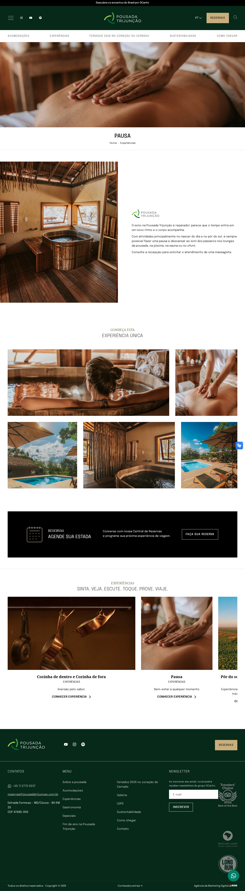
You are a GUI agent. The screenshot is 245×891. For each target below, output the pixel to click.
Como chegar (227, 36)
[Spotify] (83, 745)
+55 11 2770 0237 (24, 786)
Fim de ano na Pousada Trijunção (79, 827)
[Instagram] (21, 18)
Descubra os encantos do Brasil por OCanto (122, 3)
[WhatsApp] (233, 875)
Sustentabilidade (183, 36)
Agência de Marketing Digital (211, 886)
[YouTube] (30, 18)
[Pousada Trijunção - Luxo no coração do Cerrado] (122, 18)
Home (113, 143)
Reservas (217, 18)
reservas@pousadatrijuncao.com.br (33, 794)
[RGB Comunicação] (233, 886)
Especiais (69, 815)
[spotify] (40, 18)
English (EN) (202, 25)
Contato (123, 829)
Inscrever (181, 807)
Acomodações (18, 36)
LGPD (120, 803)
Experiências (59, 36)
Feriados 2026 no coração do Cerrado (119, 36)
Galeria (122, 795)
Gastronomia (72, 807)
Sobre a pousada (74, 782)
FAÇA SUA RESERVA (200, 534)
